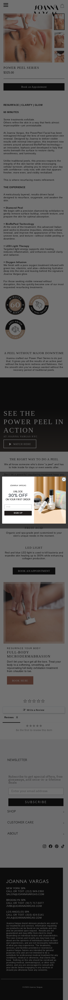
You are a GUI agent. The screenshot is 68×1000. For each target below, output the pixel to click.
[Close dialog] (63, 478)
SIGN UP (18, 513)
